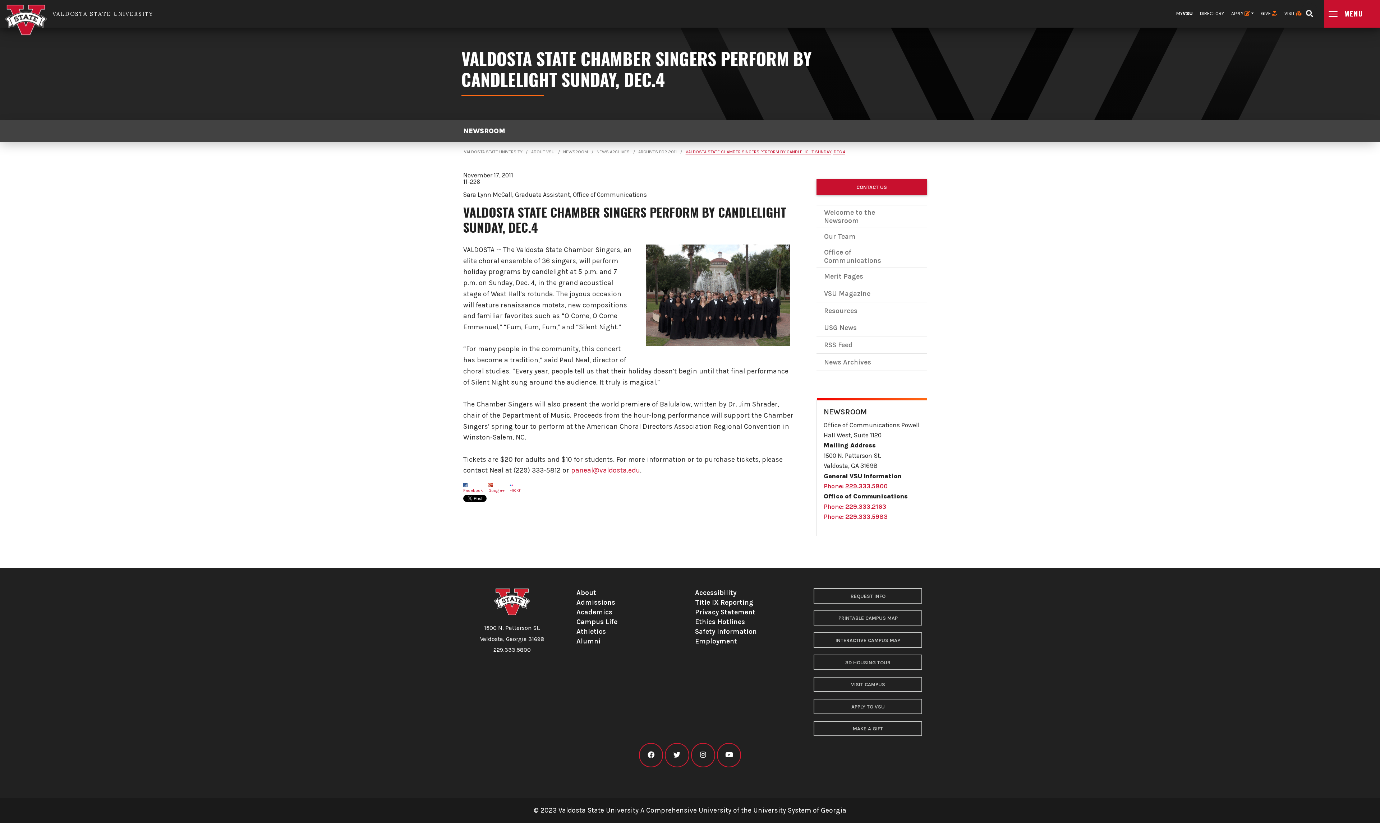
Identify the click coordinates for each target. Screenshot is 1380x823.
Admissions (595, 602)
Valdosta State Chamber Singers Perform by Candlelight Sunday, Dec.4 (765, 151)
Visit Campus (868, 685)
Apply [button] (1238, 13)
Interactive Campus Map (868, 640)
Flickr (515, 490)
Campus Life (596, 621)
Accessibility (715, 592)
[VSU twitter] (677, 755)
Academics (594, 612)
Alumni (588, 641)
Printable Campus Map (868, 618)
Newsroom (484, 131)
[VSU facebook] (651, 755)
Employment (716, 641)
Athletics (591, 631)
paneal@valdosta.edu (605, 470)
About (586, 592)
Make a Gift (868, 729)
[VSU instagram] (703, 755)
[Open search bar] (1309, 11)
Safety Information (726, 631)
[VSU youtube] (729, 755)
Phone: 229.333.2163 (855, 506)
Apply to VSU (868, 707)
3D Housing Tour (868, 663)
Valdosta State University (493, 151)
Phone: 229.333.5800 (856, 486)
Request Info (868, 596)
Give (1266, 13)
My (1184, 13)
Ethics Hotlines (720, 621)
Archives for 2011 (657, 151)
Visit (1290, 13)
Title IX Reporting (724, 602)
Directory (1212, 13)
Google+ (496, 490)
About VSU (543, 151)
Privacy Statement (725, 612)
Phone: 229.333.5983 (856, 516)
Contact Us (871, 187)
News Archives (613, 151)
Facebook (473, 490)
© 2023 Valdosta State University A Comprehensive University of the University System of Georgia (690, 810)
